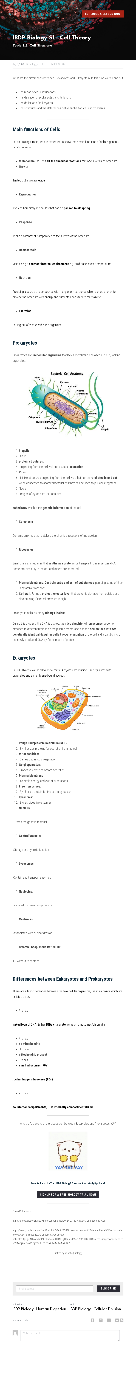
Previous (19, 1304)
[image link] (13, 13)
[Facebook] (92, 1320)
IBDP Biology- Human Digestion (39, 1309)
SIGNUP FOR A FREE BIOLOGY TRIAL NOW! (68, 1194)
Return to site (21, 1320)
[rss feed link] (121, 1320)
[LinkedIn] (109, 1320)
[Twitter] (101, 1320)
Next (72, 1304)
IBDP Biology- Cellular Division (95, 1309)
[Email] (117, 1320)
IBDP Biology (23, 142)
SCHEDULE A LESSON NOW (102, 14)
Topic (34, 142)
